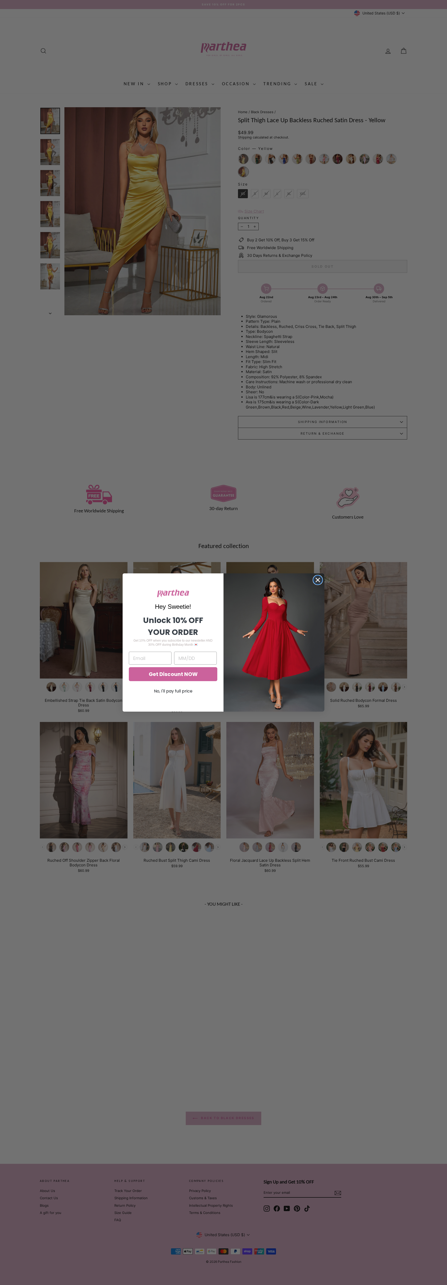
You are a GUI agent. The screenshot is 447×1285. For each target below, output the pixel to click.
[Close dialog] (317, 579)
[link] (173, 593)
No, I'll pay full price (173, 691)
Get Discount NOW (173, 674)
